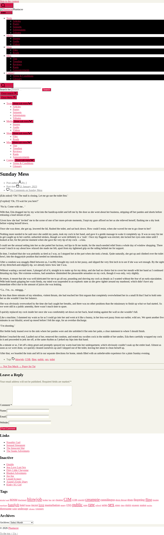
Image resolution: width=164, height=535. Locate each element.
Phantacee (13, 528)
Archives (4, 522)
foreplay (156, 500)
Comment (6, 405)
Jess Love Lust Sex (16, 467)
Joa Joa (10, 476)
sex (47, 359)
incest (34, 505)
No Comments (26, 190)
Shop (9, 47)
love (41, 505)
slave (123, 505)
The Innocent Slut (15, 448)
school (98, 505)
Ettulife (10, 464)
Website (4, 422)
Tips (15, 58)
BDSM (13, 499)
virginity (39, 508)
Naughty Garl (13, 442)
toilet (52, 359)
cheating (59, 500)
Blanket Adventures (16, 473)
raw (91, 504)
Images (16, 38)
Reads (16, 52)
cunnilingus (107, 499)
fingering (139, 499)
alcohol (2, 500)
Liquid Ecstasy (13, 478)
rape (85, 505)
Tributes (17, 32)
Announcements (21, 70)
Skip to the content (9, 1)
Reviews (17, 64)
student (143, 505)
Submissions (19, 29)
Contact (10, 73)
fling (34, 359)
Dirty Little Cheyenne (17, 470)
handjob (13, 505)
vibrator (32, 509)
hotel (22, 505)
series (104, 505)
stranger (135, 505)
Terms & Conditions (23, 75)
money (63, 505)
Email (3, 416)
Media (9, 35)
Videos (16, 44)
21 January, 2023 (28, 186)
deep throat (121, 499)
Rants (16, 67)
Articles (17, 21)
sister (117, 505)
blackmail (22, 500)
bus (50, 500)
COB (27, 359)
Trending (17, 61)
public (41, 359)
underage (23, 508)
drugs (130, 499)
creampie (92, 499)
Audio (16, 41)
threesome (6, 508)
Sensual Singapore (15, 445)
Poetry (16, 24)
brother (45, 500)
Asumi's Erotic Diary (17, 481)
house (28, 505)
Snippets (17, 26)
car (53, 500)
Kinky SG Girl (13, 484)
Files (15, 50)
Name (3, 410)
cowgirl (81, 500)
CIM (67, 499)
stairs (128, 505)
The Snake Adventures (17, 451)
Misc (8, 55)
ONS (69, 505)
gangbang (3, 505)
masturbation (52, 505)
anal (7, 500)
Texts (9, 18)
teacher (149, 505)
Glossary (17, 78)
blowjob (19, 359)
